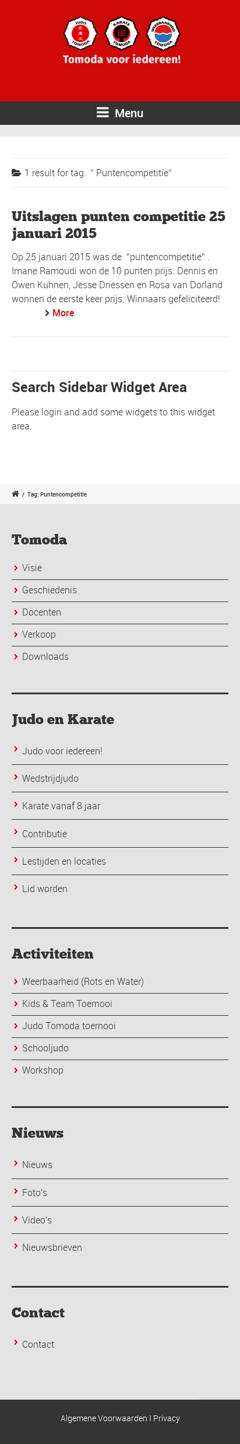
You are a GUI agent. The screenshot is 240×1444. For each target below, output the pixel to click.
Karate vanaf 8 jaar (61, 805)
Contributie (44, 833)
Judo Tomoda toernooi (69, 1025)
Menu (127, 113)
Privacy (166, 1418)
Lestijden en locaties (64, 861)
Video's (37, 1220)
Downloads (45, 656)
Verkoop (39, 634)
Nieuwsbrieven (52, 1247)
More (63, 312)
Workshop (42, 1070)
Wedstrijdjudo (50, 778)
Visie (32, 567)
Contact (38, 1344)
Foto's (34, 1192)
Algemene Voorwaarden (104, 1418)
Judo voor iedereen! (62, 750)
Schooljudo (45, 1047)
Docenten (41, 612)
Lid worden (45, 888)
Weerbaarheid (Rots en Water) (83, 981)
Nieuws (37, 1164)
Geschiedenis (49, 589)
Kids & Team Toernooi (67, 1003)
